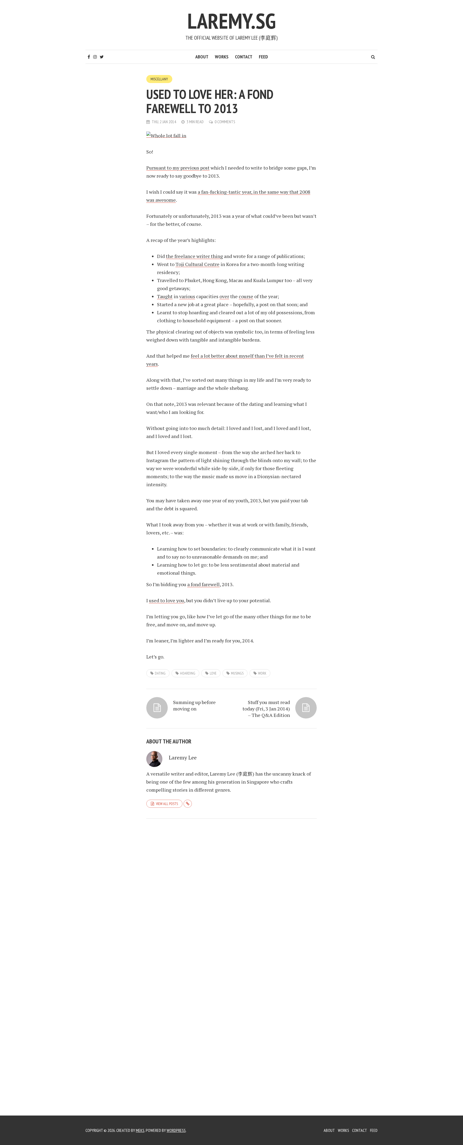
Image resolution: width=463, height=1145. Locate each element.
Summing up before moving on (194, 705)
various (187, 296)
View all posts (167, 803)
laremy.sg (231, 21)
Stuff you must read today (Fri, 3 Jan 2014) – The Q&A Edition (266, 708)
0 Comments (225, 121)
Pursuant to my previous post (178, 167)
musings (237, 673)
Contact (243, 57)
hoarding (187, 673)
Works (222, 57)
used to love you (166, 600)
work (262, 673)
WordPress (176, 1130)
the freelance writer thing (194, 256)
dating (160, 673)
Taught (165, 296)
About (201, 57)
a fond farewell (203, 584)
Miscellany (159, 79)
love (213, 673)
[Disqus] (231, 896)
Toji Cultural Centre (197, 264)
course (246, 296)
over (224, 296)
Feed (263, 57)
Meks (140, 1130)
